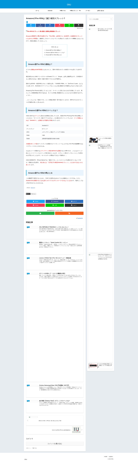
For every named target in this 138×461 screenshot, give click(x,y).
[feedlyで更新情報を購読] (40, 213)
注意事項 (111, 456)
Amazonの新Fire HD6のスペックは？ (55, 52)
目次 (52, 47)
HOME (105, 456)
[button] (111, 19)
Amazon (34, 193)
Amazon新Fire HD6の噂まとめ (54, 55)
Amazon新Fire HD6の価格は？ (54, 50)
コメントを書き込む (54, 444)
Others (28, 193)
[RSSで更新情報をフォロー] (69, 213)
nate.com (33, 187)
